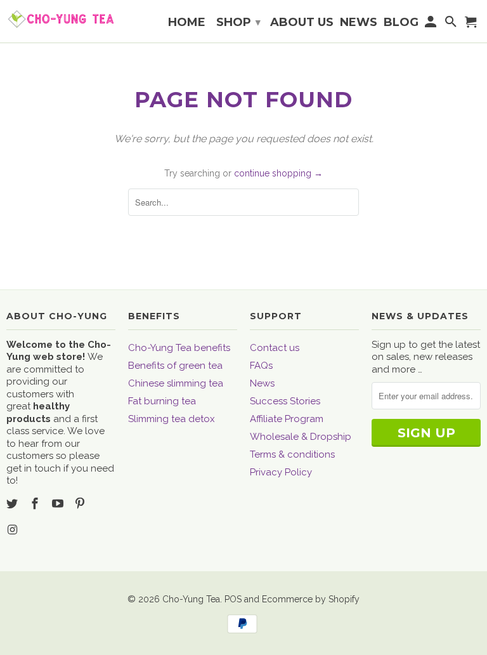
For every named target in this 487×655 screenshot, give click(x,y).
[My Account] (432, 24)
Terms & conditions (292, 454)
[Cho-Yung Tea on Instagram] (13, 529)
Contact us (274, 348)
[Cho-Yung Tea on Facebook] (36, 503)
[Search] (451, 24)
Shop (238, 22)
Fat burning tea (162, 401)
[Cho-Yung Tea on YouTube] (59, 503)
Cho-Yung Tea (191, 599)
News (262, 383)
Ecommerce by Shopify (311, 599)
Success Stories (285, 401)
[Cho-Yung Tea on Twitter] (13, 503)
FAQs (261, 365)
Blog (401, 23)
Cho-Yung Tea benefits (179, 348)
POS (233, 599)
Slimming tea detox (171, 419)
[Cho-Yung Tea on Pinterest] (81, 503)
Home (186, 23)
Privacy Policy (281, 472)
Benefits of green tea (175, 365)
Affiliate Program (286, 419)
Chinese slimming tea (175, 383)
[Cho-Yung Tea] (60, 19)
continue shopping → (278, 173)
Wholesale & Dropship (300, 436)
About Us (302, 23)
